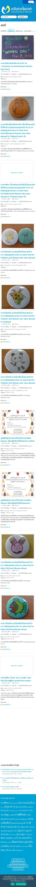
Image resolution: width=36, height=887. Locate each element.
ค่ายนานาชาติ (20, 806)
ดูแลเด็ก (23, 823)
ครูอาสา (8, 806)
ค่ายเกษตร (12, 810)
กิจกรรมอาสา (6, 89)
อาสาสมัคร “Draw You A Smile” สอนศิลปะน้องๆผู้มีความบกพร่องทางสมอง (16, 679)
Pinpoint (14, 74)
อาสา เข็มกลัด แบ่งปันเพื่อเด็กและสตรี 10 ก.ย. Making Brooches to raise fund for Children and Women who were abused (18, 379)
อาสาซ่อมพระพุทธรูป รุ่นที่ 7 (10, 787)
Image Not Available (17, 173)
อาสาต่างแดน (15, 846)
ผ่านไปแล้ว (27, 31)
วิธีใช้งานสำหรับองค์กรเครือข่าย (18, 866)
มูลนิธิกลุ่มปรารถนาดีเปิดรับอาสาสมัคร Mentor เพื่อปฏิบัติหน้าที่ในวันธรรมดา (16, 502)
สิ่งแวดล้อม (8, 842)
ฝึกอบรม (29, 834)
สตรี (14, 838)
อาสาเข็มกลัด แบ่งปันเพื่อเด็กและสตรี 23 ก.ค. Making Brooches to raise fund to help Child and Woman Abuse (17, 565)
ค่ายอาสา (5, 810)
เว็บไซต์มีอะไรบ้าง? (18, 860)
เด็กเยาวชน (11, 850)
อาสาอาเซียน (24, 846)
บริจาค (32, 827)
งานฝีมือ (11, 815)
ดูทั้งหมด (11, 31)
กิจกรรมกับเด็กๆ (26, 802)
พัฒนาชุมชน (6, 837)
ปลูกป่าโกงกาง (12, 834)
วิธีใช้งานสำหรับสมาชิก (18, 863)
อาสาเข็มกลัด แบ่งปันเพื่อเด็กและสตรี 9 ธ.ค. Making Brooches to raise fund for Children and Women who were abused (18, 254)
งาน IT (17, 810)
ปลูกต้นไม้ (4, 831)
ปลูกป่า (21, 830)
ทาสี (29, 822)
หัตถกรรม (17, 841)
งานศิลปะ (20, 814)
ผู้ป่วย (18, 834)
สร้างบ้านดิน (20, 838)
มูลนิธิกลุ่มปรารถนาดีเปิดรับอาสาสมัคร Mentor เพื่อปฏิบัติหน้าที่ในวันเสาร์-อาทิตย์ (17, 440)
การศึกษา (5, 802)
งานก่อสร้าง (23, 810)
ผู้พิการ (24, 834)
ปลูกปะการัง (12, 831)
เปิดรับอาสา (19, 31)
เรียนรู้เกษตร (19, 850)
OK (13, 884)
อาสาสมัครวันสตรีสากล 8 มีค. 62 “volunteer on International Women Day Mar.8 (16, 66)
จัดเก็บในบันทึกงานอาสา (25, 74)
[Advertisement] (18, 741)
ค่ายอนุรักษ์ (29, 807)
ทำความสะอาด (8, 826)
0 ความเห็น (5, 74)
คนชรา (2, 807)
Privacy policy (21, 884)
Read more (3, 87)
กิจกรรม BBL (14, 803)
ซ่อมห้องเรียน (15, 823)
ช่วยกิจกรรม (13, 819)
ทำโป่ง (26, 827)
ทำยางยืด (20, 827)
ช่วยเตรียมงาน (23, 819)
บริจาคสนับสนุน (18, 869)
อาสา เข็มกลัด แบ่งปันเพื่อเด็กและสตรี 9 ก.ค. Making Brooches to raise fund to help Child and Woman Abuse (17, 626)
